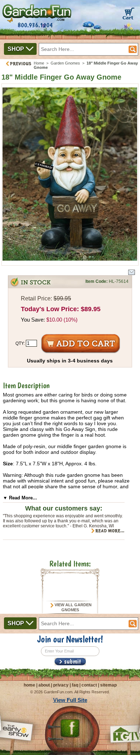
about (44, 685)
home (29, 685)
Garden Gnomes (65, 63)
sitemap (108, 685)
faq (75, 685)
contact (89, 685)
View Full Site (70, 700)
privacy (61, 685)
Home (39, 63)
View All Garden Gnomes (72, 607)
